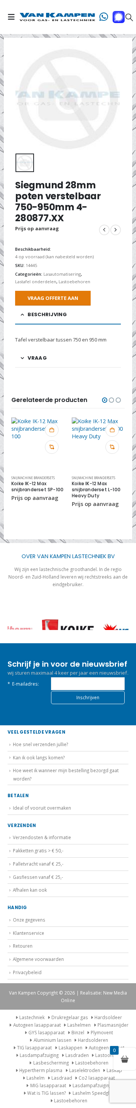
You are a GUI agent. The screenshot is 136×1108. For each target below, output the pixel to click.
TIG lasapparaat (34, 1047)
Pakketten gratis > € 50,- (38, 850)
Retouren (22, 946)
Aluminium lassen (52, 1040)
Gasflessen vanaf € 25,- (38, 877)
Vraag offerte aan (53, 298)
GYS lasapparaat (46, 1032)
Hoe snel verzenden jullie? (40, 744)
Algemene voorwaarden (38, 959)
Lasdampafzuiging (39, 1055)
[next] (115, 230)
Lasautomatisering (62, 274)
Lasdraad (61, 1078)
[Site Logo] (57, 17)
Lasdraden (77, 1055)
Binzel (77, 1032)
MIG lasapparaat (48, 1085)
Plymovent (102, 1032)
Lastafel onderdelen (35, 281)
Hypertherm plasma (40, 1070)
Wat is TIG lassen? (46, 1093)
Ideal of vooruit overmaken (42, 808)
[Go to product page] (37, 443)
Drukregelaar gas (69, 1017)
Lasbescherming (51, 1063)
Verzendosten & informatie (42, 837)
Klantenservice (28, 933)
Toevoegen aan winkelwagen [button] (52, 430)
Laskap (114, 1070)
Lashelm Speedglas (93, 1093)
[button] (14, 17)
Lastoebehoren (74, 281)
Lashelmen (79, 1025)
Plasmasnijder (112, 1025)
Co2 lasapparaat (97, 1078)
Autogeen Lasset (106, 1047)
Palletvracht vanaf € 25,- (38, 864)
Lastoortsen (108, 1055)
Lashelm (35, 1078)
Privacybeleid (27, 972)
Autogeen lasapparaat (37, 1025)
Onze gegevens (29, 920)
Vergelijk (52, 447)
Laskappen (70, 1047)
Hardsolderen (93, 1040)
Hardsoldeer (108, 1017)
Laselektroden (84, 1070)
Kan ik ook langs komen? (39, 757)
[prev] (104, 230)
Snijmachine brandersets (33, 478)
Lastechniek (32, 1017)
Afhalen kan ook (30, 890)
